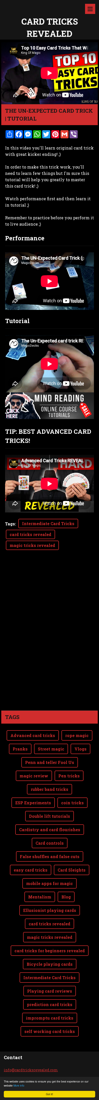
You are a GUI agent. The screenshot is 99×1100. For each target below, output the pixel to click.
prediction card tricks (49, 1004)
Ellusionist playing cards (49, 910)
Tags (10, 523)
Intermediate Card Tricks (48, 523)
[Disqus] (49, 639)
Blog (66, 896)
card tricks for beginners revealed (49, 950)
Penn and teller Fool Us (49, 762)
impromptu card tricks (49, 1018)
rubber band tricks (49, 789)
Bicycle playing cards (50, 964)
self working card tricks (49, 1031)
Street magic (51, 749)
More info (18, 1085)
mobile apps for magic (49, 883)
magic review (34, 775)
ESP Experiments (33, 802)
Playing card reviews (49, 991)
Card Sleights (72, 870)
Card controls (50, 843)
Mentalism (39, 896)
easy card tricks (30, 870)
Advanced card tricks (32, 735)
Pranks (20, 749)
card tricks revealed (30, 534)
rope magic (77, 735)
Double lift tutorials (49, 816)
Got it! (49, 1094)
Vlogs (80, 749)
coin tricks (72, 802)
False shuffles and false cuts (49, 856)
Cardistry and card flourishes (49, 829)
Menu (90, 9)
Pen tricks (69, 775)
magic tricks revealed (32, 545)
